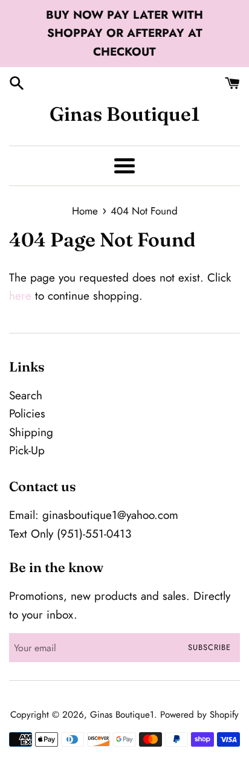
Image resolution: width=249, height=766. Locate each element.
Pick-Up (27, 450)
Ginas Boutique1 (125, 114)
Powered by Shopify (199, 714)
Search (25, 395)
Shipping (31, 432)
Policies (27, 413)
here (20, 296)
